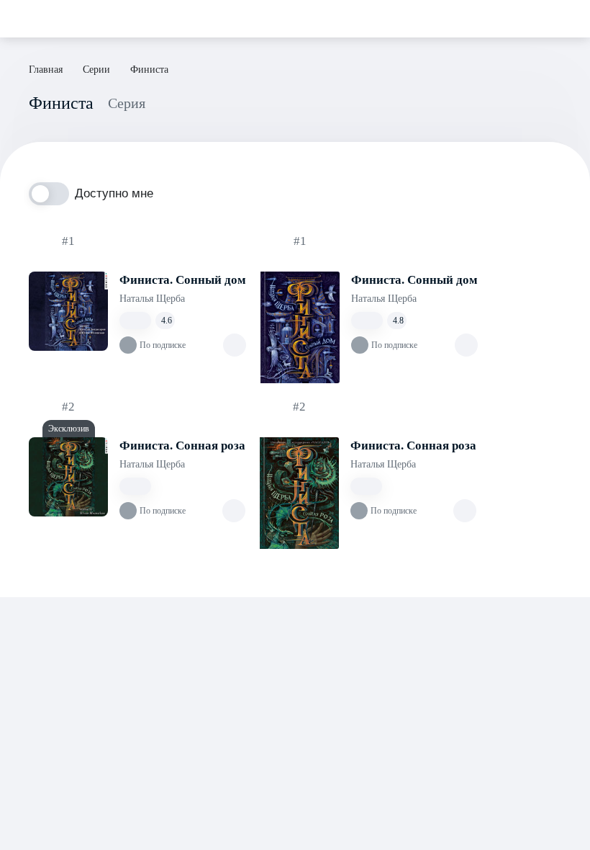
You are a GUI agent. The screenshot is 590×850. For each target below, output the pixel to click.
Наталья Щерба (152, 298)
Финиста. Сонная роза (182, 445)
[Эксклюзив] (68, 476)
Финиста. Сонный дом (182, 280)
